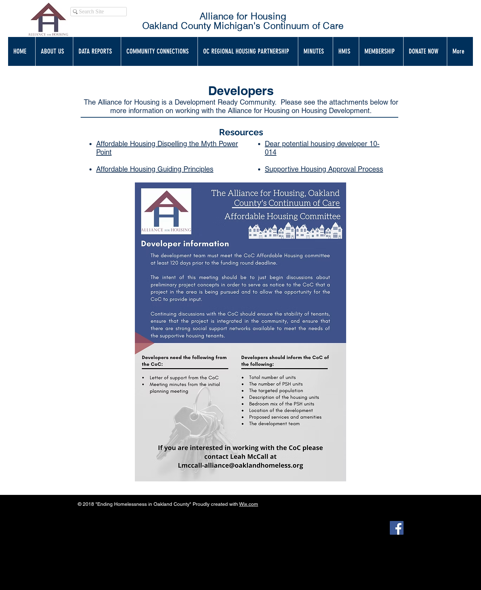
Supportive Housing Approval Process (324, 169)
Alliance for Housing (243, 16)
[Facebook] (397, 528)
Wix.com (248, 504)
